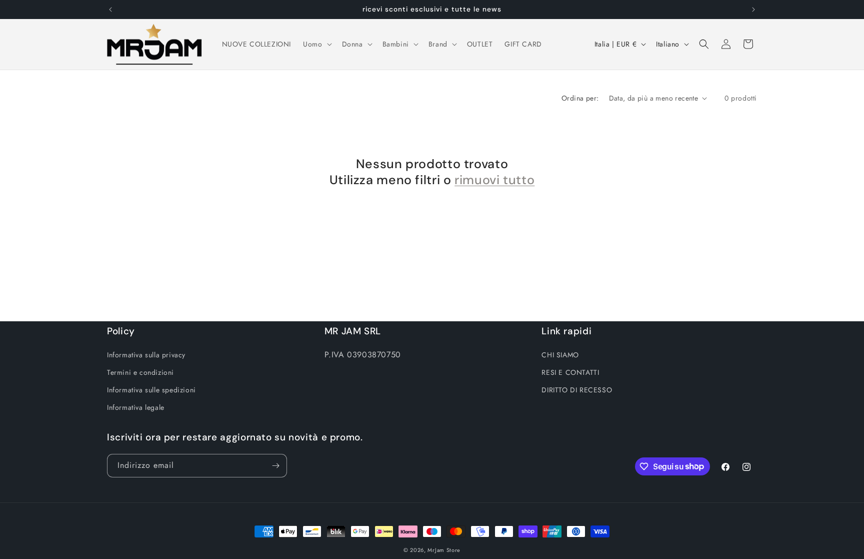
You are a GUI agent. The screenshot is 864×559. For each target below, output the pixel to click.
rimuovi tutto (494, 180)
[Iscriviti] (275, 465)
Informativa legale (135, 407)
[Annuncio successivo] (753, 9)
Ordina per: (580, 98)
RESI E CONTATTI (570, 372)
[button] (316, 44)
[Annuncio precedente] (111, 9)
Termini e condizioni (140, 372)
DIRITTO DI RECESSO (577, 390)
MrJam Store (444, 550)
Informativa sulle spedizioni (151, 390)
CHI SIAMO (560, 355)
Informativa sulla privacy (146, 355)
